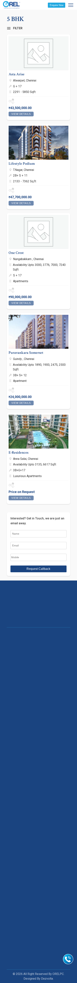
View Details (21, 114)
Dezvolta (47, 978)
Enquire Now (56, 5)
